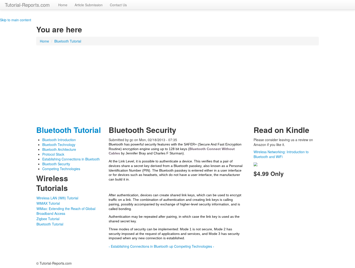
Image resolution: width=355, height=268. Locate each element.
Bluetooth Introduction (59, 139)
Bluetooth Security (56, 163)
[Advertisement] (177, 84)
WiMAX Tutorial (48, 203)
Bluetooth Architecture (59, 149)
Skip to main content (15, 19)
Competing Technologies (61, 168)
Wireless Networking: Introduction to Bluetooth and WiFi (281, 154)
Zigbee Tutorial (47, 218)
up (171, 246)
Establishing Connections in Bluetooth (71, 159)
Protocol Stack (53, 154)
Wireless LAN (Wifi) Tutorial (57, 198)
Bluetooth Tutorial (67, 41)
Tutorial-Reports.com (27, 4)
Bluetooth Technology (58, 144)
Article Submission (89, 4)
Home (62, 4)
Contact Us (118, 4)
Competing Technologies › (194, 246)
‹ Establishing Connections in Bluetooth (138, 246)
